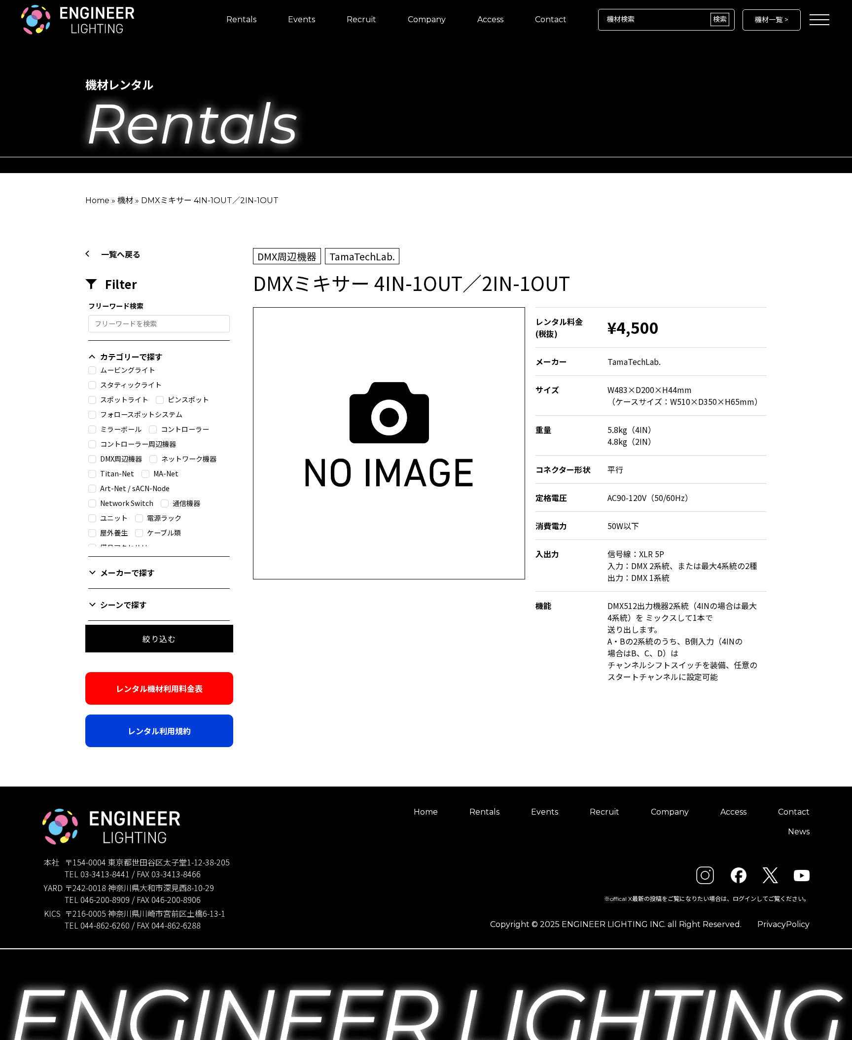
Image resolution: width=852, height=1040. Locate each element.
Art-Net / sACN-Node (135, 488)
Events (301, 19)
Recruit (361, 19)
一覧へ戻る (121, 254)
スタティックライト (131, 385)
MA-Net (165, 473)
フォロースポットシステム (141, 414)
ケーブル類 (164, 533)
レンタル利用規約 (159, 731)
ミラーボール (121, 429)
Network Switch (126, 503)
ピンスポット (188, 399)
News (799, 831)
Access (490, 19)
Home (97, 200)
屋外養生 (114, 533)
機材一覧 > (771, 19)
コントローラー (185, 429)
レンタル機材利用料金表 (159, 688)
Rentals (241, 19)
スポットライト (124, 399)
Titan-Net (117, 473)
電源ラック (164, 518)
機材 (125, 200)
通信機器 (186, 503)
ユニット (114, 518)
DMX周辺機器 (121, 459)
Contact (551, 19)
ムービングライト (127, 370)
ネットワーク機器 (188, 459)
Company (427, 19)
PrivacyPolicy (783, 924)
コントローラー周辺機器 (138, 444)
